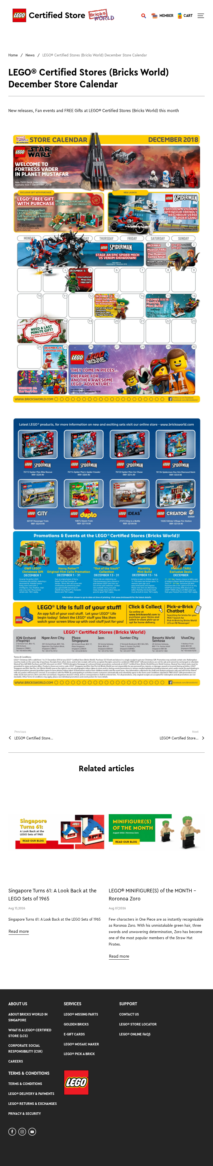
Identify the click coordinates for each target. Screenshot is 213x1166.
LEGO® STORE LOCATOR (138, 1024)
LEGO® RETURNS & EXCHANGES (32, 1103)
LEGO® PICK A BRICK (79, 1054)
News (30, 55)
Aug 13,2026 (16, 908)
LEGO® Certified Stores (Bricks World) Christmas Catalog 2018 (33, 738)
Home (13, 55)
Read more (19, 931)
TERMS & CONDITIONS (25, 1084)
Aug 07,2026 (117, 908)
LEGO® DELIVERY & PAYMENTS (31, 1093)
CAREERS (15, 1061)
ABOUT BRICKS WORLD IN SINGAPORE (27, 1017)
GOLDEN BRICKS (76, 1024)
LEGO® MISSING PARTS (81, 1014)
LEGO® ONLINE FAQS (135, 1034)
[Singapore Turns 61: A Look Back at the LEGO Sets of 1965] (56, 833)
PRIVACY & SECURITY (24, 1113)
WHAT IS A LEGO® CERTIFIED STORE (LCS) (29, 1033)
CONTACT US (129, 1014)
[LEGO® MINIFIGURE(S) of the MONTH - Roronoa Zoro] (157, 833)
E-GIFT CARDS (74, 1034)
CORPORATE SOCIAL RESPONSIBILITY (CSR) (25, 1048)
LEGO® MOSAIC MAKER (81, 1044)
